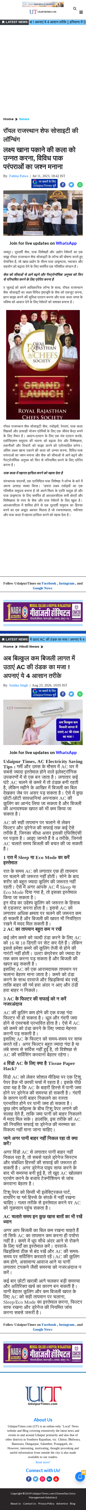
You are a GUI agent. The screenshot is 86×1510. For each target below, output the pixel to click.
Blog (72, 1503)
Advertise (62, 1503)
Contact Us (29, 1503)
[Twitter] (35, 1479)
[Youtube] (56, 1479)
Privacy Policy (46, 1503)
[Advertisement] (43, 71)
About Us (43, 1419)
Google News (42, 588)
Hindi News (29, 646)
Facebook (49, 583)
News (24, 119)
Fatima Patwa (18, 176)
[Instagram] (42, 1479)
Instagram (66, 583)
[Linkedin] (49, 1479)
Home (8, 119)
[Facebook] (29, 1479)
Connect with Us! (43, 1470)
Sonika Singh (18, 685)
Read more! (43, 1462)
